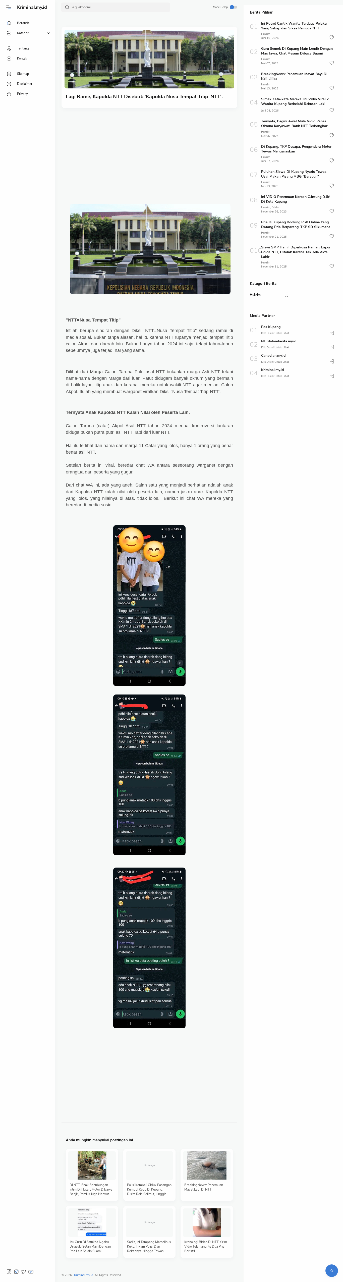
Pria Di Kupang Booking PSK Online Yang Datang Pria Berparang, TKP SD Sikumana (295, 224)
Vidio (275, 207)
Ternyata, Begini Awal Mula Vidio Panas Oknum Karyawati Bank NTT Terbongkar (294, 123)
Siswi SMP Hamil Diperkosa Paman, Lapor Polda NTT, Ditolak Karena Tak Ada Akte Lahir (295, 252)
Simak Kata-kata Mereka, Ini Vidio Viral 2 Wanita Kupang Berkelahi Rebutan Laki (295, 101)
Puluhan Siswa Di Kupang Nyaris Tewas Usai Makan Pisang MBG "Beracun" (293, 174)
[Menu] (8, 7)
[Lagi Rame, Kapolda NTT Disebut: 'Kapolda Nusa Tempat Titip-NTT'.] (149, 59)
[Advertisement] (149, 151)
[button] (331, 37)
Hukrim (265, 34)
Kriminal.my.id (32, 7)
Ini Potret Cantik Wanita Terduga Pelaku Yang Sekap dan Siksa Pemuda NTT (294, 26)
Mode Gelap (220, 7)
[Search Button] (67, 7)
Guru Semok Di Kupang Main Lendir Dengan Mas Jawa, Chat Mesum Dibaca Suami (297, 51)
